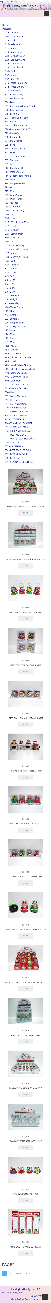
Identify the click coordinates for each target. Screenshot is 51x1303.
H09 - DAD (10, 241)
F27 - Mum (10, 191)
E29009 (25, 872)
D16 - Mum (10, 48)
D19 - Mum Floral (13, 51)
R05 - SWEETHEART (14, 419)
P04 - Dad (10, 392)
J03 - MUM (10, 280)
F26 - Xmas (10, 187)
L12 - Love (10, 330)
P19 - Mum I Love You (16, 407)
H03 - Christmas (13, 237)
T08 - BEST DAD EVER (15, 458)
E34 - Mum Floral (13, 140)
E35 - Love (10, 144)
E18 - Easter (11, 121)
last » (28, 1273)
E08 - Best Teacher (14, 109)
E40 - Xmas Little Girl (15, 148)
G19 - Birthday (12, 229)
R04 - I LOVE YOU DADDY (17, 415)
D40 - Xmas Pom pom (16, 82)
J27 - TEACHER (12, 295)
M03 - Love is (11, 349)
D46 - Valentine (12, 90)
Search (11, 29)
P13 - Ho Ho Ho (12, 400)
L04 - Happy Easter (14, 322)
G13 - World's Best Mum (17, 222)
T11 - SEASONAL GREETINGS (19, 461)
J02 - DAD (9, 276)
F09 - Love (10, 164)
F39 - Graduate (12, 206)
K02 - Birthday (12, 303)
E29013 (25, 1083)
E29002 (25, 554)
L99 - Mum (10, 342)
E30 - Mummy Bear (14, 137)
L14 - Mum (10, 334)
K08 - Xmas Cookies (14, 307)
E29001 (25, 501)
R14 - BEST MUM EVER (16, 434)
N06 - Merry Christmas (16, 376)
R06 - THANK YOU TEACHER (19, 423)
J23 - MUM (10, 291)
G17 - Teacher (12, 226)
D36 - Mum (10, 75)
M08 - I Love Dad (13, 353)
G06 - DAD (10, 214)
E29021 (25, 1242)
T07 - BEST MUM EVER (16, 454)
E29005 (25, 660)
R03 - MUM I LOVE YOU (16, 411)
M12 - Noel (10, 361)
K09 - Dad (10, 311)
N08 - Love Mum (13, 380)
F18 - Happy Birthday (15, 183)
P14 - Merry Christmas (16, 403)
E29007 (25, 766)
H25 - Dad (10, 260)
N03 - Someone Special (16, 372)
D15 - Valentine (12, 44)
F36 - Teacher (11, 202)
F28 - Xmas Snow (13, 195)
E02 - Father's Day (14, 94)
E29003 (25, 607)
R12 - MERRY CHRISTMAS (17, 430)
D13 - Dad (10, 40)
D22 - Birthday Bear (15, 55)
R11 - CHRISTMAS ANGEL (17, 427)
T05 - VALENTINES (14, 446)
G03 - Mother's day (14, 210)
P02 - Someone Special (16, 384)
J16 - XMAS (10, 287)
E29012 (25, 1030)
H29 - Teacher (12, 264)
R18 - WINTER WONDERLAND (19, 438)
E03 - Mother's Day (14, 98)
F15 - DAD (10, 179)
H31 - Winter (11, 268)
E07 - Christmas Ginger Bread (20, 106)
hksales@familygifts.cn (13, 1292)
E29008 (25, 819)
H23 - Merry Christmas (16, 256)
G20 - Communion (14, 233)
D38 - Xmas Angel (13, 79)
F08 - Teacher (11, 160)
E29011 (25, 977)
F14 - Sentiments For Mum (18, 175)
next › (18, 1273)
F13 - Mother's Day (14, 171)
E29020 (25, 1189)
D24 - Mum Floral (13, 63)
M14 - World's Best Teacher (18, 365)
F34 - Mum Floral (13, 198)
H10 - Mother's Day (14, 245)
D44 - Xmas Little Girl (15, 86)
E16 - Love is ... (12, 113)
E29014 (25, 1136)
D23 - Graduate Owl (15, 59)
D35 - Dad (10, 71)
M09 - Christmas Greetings (18, 357)
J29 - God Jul (11, 299)
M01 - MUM (10, 345)
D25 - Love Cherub (14, 67)
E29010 (25, 925)
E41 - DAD (10, 152)
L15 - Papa (10, 338)
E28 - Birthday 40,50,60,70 (18, 129)
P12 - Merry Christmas (16, 396)
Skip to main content (8, 1)
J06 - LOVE (10, 284)
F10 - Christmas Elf (14, 168)
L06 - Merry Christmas (16, 326)
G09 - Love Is (11, 218)
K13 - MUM (10, 314)
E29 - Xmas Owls (13, 133)
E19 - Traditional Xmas (16, 125)
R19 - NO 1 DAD (13, 442)
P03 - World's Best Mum (17, 388)
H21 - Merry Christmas (16, 249)
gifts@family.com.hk (28, 1289)
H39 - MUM (10, 272)
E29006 (25, 713)
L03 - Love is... (12, 318)
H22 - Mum (10, 253)
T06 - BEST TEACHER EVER (18, 450)
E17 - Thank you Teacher (17, 117)
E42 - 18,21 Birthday (15, 156)
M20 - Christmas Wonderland (20, 369)
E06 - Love (10, 102)
